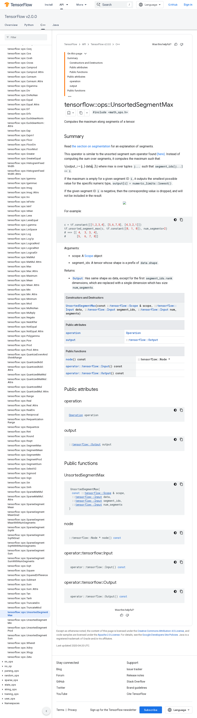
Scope (88, 256)
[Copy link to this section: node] (77, 524)
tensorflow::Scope (124, 305)
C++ (43, 25)
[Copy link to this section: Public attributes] (102, 389)
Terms (60, 709)
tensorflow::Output (143, 340)
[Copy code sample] (181, 220)
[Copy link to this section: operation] (85, 401)
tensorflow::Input (101, 309)
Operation (133, 333)
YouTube (61, 693)
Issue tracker (134, 669)
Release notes (135, 675)
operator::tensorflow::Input (87, 366)
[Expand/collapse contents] (85, 53)
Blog (59, 669)
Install (49, 4)
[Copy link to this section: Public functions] (101, 463)
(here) (161, 154)
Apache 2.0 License (109, 634)
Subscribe (150, 710)
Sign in (188, 4)
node (69, 359)
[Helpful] (176, 44)
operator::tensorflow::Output (88, 373)
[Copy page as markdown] (81, 113)
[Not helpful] (181, 44)
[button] (25, 661)
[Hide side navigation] (46, 711)
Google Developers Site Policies (160, 634)
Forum (60, 675)
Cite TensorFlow (136, 693)
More (79, 4)
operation (73, 333)
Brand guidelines (137, 687)
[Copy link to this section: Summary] (87, 136)
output (70, 340)
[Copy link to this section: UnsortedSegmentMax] (108, 475)
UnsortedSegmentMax (81, 305)
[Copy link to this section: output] (80, 430)
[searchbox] (26, 37)
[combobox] (114, 4)
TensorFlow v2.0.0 (21, 16)
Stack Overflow (136, 681)
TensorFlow (70, 44)
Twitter (60, 687)
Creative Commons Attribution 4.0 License (161, 630)
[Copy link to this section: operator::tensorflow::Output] (120, 582)
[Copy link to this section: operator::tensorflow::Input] (116, 553)
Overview (11, 25)
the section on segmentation (91, 146)
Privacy (72, 709)
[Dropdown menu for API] (68, 4)
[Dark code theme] (175, 220)
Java (56, 25)
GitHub (173, 4)
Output (78, 278)
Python (28, 25)
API (61, 4)
